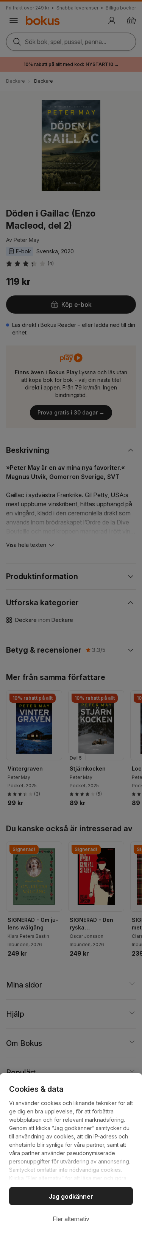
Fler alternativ (71, 1219)
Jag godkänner (71, 1196)
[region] (71, 1153)
